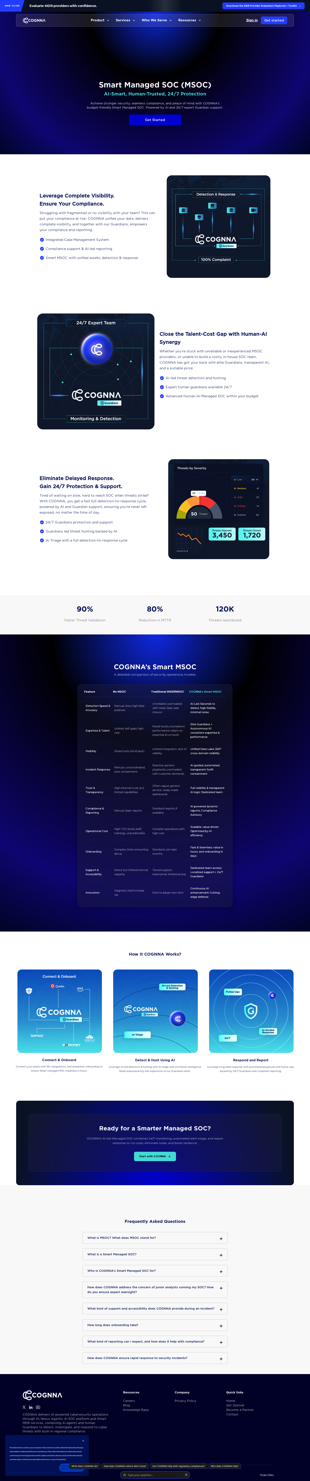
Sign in (252, 20)
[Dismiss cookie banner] (83, 1441)
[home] (34, 20)
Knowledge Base (136, 1410)
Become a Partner (240, 1410)
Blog (126, 1405)
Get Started (235, 1405)
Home (230, 1400)
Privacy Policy (185, 1400)
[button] (100, 20)
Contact (232, 1414)
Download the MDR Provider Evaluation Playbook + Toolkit (263, 5)
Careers (129, 1400)
